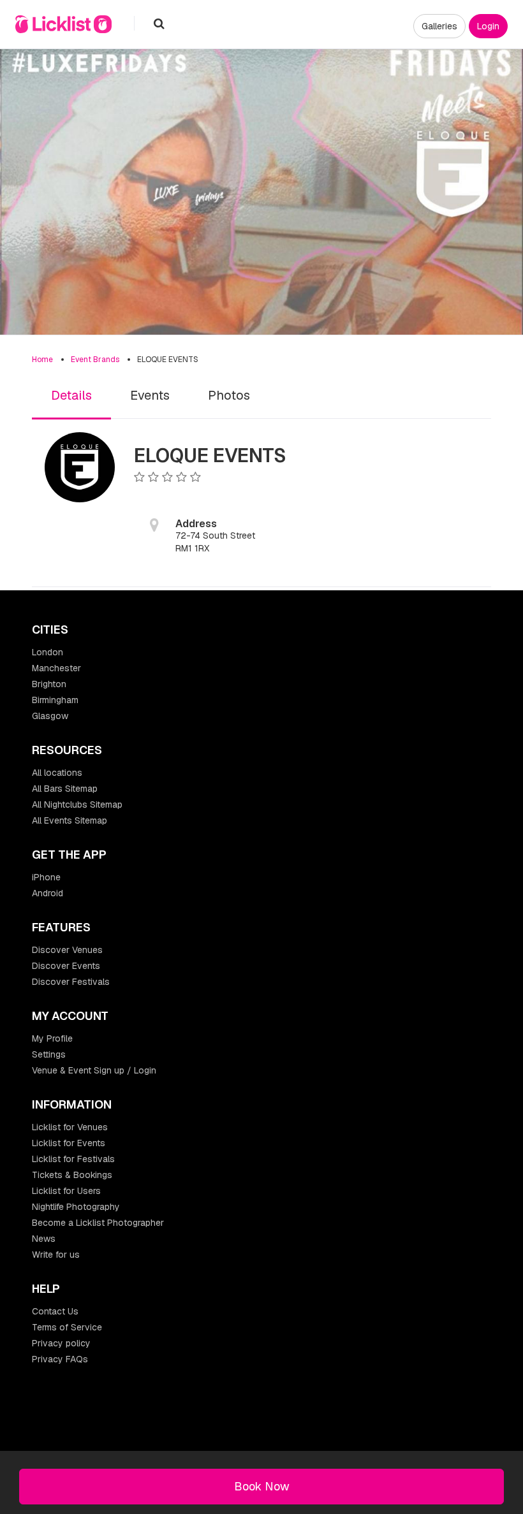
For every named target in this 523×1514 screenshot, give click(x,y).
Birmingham (55, 700)
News (43, 1238)
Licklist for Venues (70, 1127)
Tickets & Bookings (72, 1175)
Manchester (56, 668)
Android (47, 893)
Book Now (262, 1486)
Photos (229, 395)
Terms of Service (67, 1327)
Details (71, 395)
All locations (57, 772)
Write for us (56, 1254)
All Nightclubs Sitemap (77, 804)
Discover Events (66, 966)
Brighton (49, 684)
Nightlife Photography (76, 1206)
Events (150, 395)
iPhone (46, 877)
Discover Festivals (71, 981)
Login (488, 26)
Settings (49, 1054)
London (47, 652)
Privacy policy (61, 1343)
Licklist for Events (68, 1143)
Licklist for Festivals (73, 1159)
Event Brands (95, 359)
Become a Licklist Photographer (98, 1222)
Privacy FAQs (60, 1359)
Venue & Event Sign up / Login (94, 1070)
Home (42, 359)
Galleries (439, 26)
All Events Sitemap (69, 820)
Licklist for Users (66, 1191)
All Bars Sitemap (65, 788)
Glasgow (50, 716)
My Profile (52, 1038)
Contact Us (55, 1311)
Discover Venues (67, 950)
